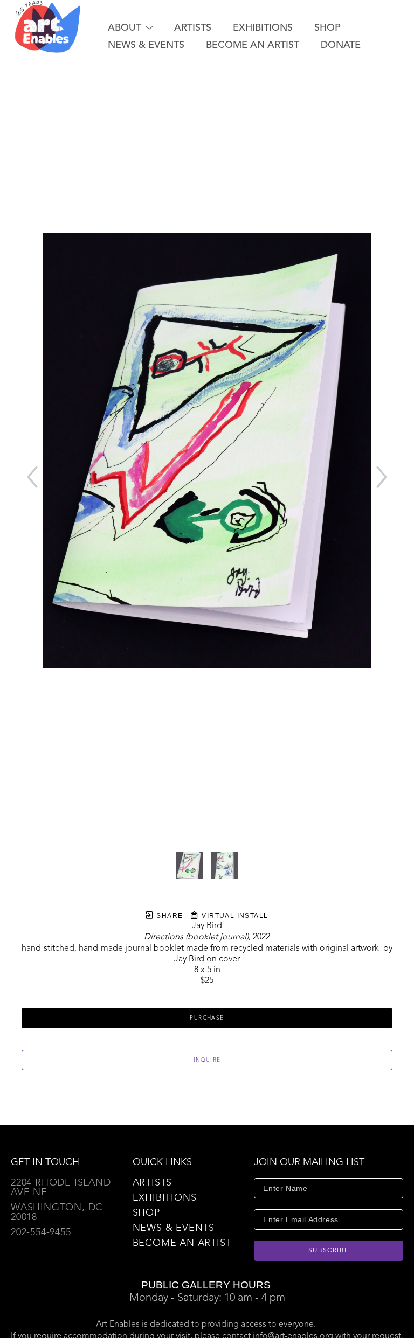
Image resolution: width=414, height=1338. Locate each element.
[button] (130, 28)
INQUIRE (207, 1060)
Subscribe (328, 1251)
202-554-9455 (41, 1232)
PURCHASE (207, 1018)
